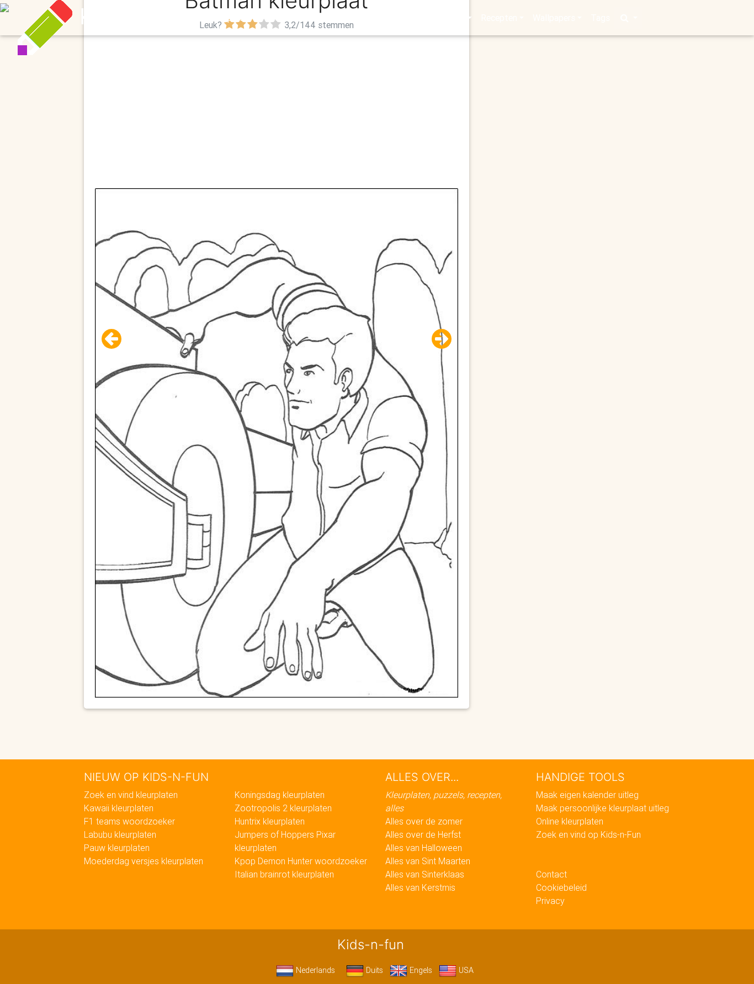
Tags (600, 17)
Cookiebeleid (561, 887)
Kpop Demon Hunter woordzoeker (301, 860)
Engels (419, 970)
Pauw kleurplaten (117, 847)
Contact (551, 874)
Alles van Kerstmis (420, 887)
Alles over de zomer (424, 821)
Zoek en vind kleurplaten (131, 794)
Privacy (550, 900)
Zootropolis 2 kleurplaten (283, 807)
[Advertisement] (277, 111)
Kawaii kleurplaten (118, 807)
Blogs (278, 17)
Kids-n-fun (134, 16)
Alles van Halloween (423, 847)
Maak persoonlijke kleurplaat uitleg (602, 807)
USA (465, 970)
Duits (373, 970)
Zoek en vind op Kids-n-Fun (588, 834)
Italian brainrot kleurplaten (284, 874)
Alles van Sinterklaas (424, 874)
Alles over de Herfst (423, 834)
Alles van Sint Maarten (427, 860)
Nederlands (314, 970)
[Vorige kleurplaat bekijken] (116, 339)
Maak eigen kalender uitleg (587, 794)
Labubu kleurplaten (120, 834)
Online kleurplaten (569, 821)
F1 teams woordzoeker (129, 821)
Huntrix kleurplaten (270, 821)
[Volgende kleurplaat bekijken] (437, 339)
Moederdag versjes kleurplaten (143, 860)
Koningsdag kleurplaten (280, 794)
